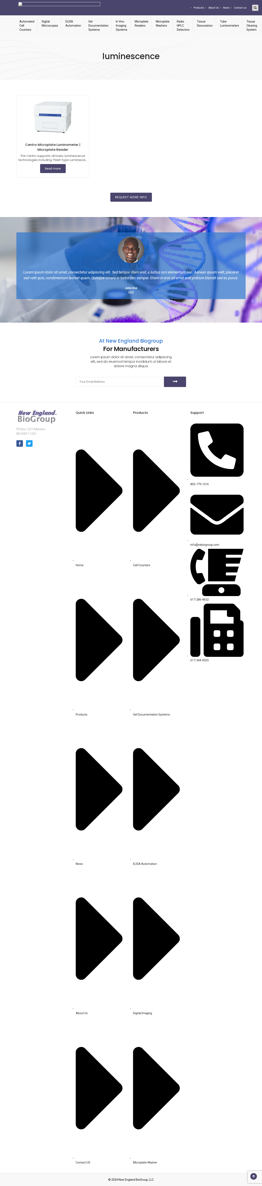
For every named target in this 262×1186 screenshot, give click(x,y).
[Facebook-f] (19, 443)
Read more (53, 169)
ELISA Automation (73, 23)
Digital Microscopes (50, 23)
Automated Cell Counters (26, 25)
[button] (255, 8)
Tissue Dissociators (205, 23)
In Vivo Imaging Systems (121, 25)
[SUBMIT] (175, 382)
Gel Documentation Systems (98, 25)
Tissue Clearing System (251, 25)
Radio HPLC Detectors (183, 25)
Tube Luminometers (229, 23)
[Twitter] (29, 443)
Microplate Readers (141, 23)
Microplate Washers (162, 23)
